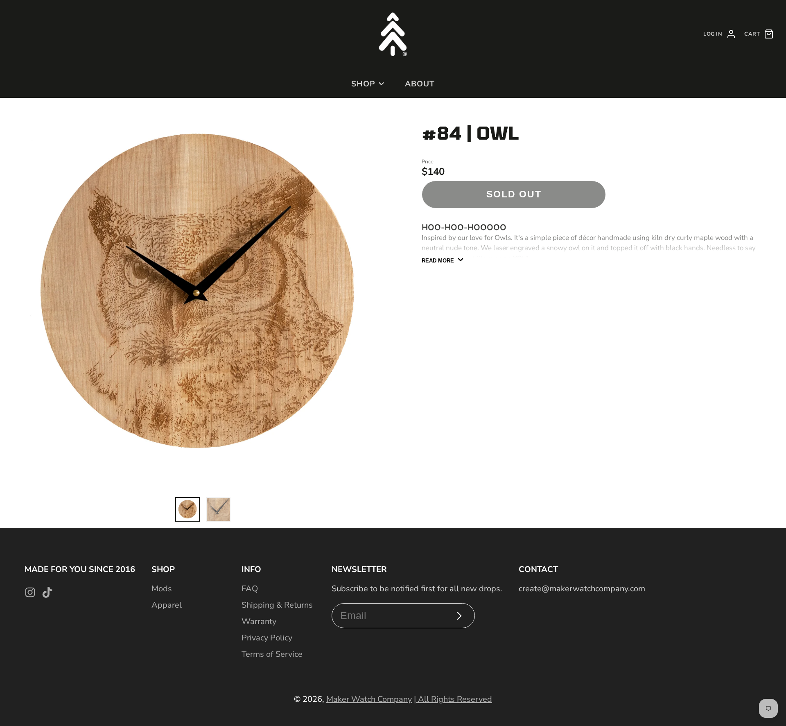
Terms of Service (272, 654)
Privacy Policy (267, 637)
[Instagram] (30, 592)
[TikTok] (47, 592)
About (420, 84)
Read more (438, 261)
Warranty (259, 621)
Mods (161, 588)
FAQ (250, 588)
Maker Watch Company (369, 699)
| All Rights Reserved (453, 699)
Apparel (166, 605)
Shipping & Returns (277, 605)
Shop (363, 84)
